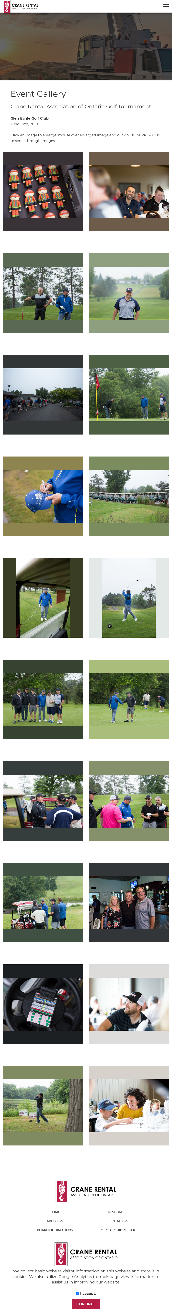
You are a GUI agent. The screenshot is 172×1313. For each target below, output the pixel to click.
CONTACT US (117, 1221)
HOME (55, 1212)
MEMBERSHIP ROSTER (117, 1230)
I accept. (87, 1293)
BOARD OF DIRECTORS (55, 1230)
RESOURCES (117, 1212)
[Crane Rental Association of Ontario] (87, 6)
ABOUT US (55, 1221)
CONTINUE (86, 1304)
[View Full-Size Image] (43, 191)
